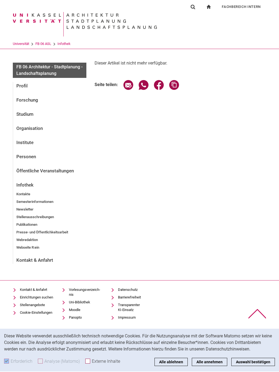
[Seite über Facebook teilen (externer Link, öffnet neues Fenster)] (159, 88)
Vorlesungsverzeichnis (84, 292)
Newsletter (25, 209)
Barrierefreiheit (129, 297)
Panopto (75, 317)
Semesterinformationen (34, 202)
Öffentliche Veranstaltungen (45, 170)
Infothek (64, 44)
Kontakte (23, 194)
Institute (25, 142)
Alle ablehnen (171, 362)
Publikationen (26, 224)
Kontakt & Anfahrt (34, 260)
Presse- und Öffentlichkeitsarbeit (42, 232)
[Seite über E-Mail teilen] (128, 88)
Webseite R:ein (27, 247)
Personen (26, 156)
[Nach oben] (257, 314)
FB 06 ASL (43, 44)
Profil (22, 86)
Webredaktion (27, 240)
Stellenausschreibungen (35, 217)
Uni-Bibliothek (79, 302)
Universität (21, 44)
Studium (25, 114)
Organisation (29, 128)
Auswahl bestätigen (253, 362)
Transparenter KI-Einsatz (129, 307)
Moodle (74, 310)
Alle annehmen (209, 362)
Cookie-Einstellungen (36, 312)
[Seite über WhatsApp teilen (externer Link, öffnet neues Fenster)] (143, 88)
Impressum (127, 317)
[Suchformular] (193, 7)
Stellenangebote (32, 305)
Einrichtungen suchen (36, 297)
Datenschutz (128, 290)
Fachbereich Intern (241, 7)
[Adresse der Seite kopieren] (174, 88)
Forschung (27, 100)
